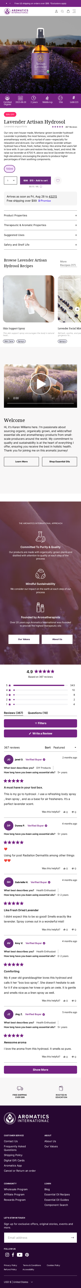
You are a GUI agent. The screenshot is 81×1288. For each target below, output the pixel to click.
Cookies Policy (53, 1265)
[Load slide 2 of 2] (10, 3)
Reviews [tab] (13, 713)
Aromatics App (13, 1165)
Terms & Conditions (32, 1265)
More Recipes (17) (68, 263)
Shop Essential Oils (59, 461)
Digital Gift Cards (14, 1160)
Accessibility (28, 1269)
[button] (74, 11)
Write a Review (48, 734)
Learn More (21, 461)
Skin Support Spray (14, 328)
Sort (48, 747)
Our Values (24, 639)
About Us (57, 639)
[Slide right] (77, 309)
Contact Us (11, 1141)
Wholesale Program (16, 1189)
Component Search (56, 1204)
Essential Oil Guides (56, 1199)
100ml (9, 168)
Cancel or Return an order (20, 1170)
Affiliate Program (14, 1194)
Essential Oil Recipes (57, 1194)
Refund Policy (10, 1269)
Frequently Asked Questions (15, 1148)
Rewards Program (15, 1199)
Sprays (21, 341)
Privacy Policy (10, 1265)
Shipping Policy (13, 1155)
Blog (47, 1189)
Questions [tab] (38, 713)
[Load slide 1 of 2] (6, 3)
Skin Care (8, 341)
